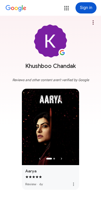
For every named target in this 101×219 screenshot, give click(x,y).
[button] (66, 8)
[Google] (16, 8)
